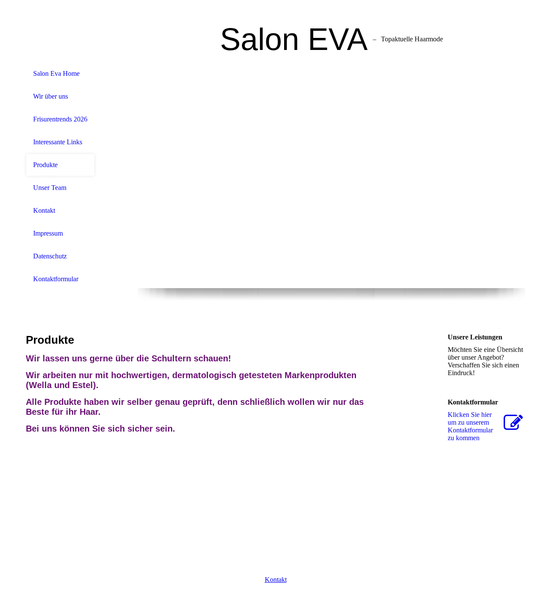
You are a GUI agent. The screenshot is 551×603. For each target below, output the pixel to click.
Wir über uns (50, 96)
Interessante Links (57, 142)
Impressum (48, 233)
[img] (331, 175)
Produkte (45, 164)
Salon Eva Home (56, 73)
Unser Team (49, 187)
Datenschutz (50, 256)
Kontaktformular (55, 279)
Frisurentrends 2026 (60, 119)
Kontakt (44, 210)
